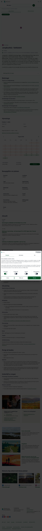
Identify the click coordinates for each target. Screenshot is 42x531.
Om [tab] (34, 255)
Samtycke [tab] (7, 255)
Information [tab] (21, 255)
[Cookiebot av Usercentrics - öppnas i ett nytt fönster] (36, 252)
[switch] (15, 274)
